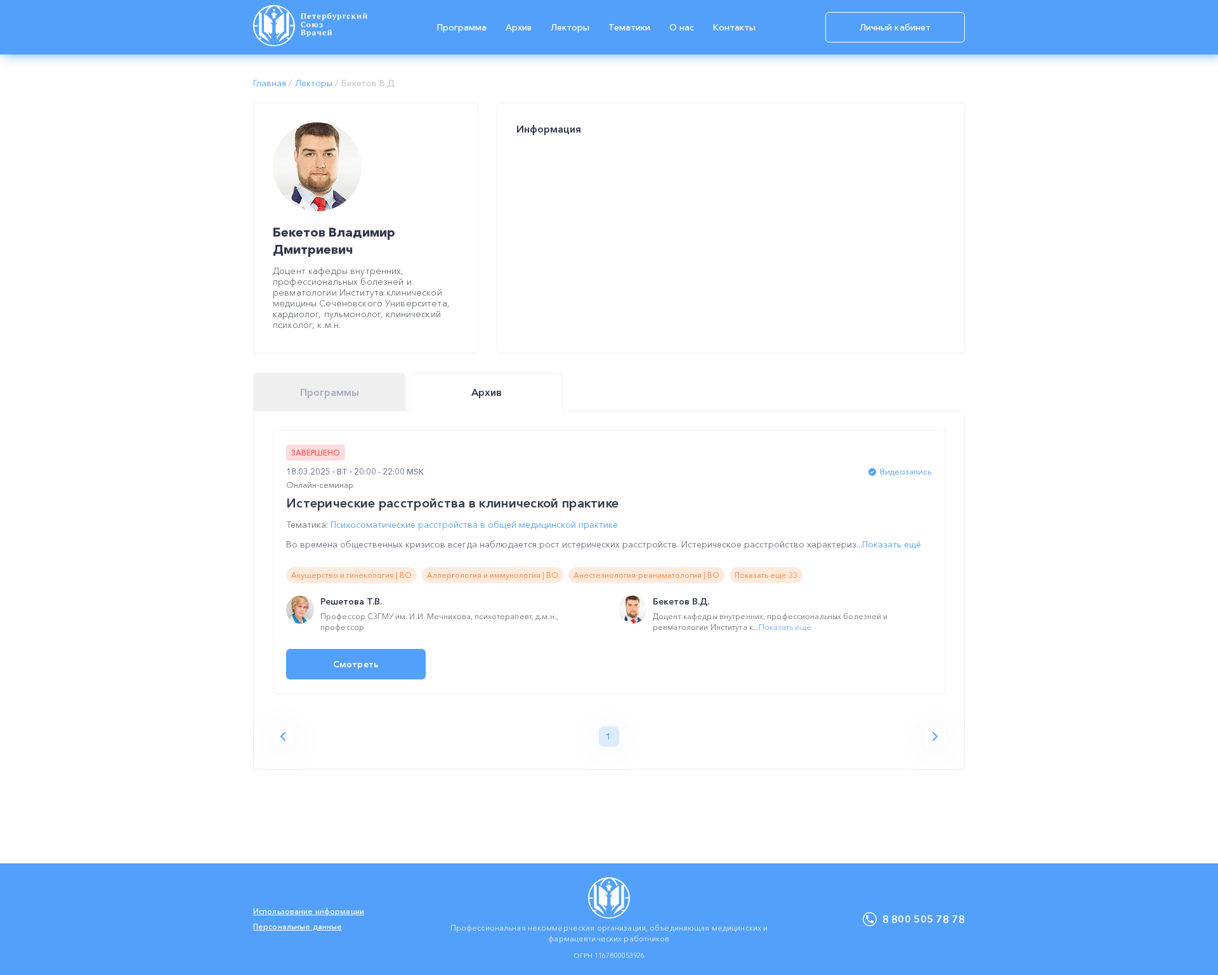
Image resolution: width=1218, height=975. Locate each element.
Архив (519, 27)
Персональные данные (297, 926)
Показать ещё (891, 544)
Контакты (734, 27)
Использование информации (308, 911)
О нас (681, 27)
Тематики (629, 27)
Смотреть (356, 664)
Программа (462, 27)
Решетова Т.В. (351, 601)
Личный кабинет (895, 27)
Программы (329, 392)
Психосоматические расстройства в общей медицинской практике (474, 524)
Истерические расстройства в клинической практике (452, 503)
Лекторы (570, 27)
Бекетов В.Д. (681, 601)
